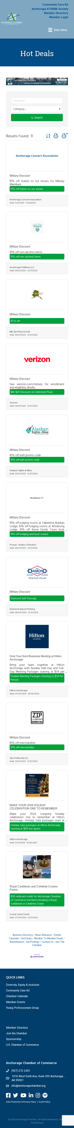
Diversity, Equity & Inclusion (22, 984)
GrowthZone (37, 1122)
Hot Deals (26, 938)
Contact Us (47, 941)
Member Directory (56, 13)
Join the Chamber (16, 1033)
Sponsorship (13, 1039)
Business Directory (23, 934)
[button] (48, 135)
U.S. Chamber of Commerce (22, 1044)
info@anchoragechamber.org (28, 1085)
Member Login (58, 17)
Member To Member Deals (48, 938)
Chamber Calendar (17, 996)
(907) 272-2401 (20, 1070)
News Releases (43, 934)
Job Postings (32, 941)
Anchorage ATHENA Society (50, 9)
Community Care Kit (55, 4)
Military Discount (20, 175)
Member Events (15, 1002)
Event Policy (44, 1102)
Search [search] (38, 117)
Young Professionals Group (22, 1007)
